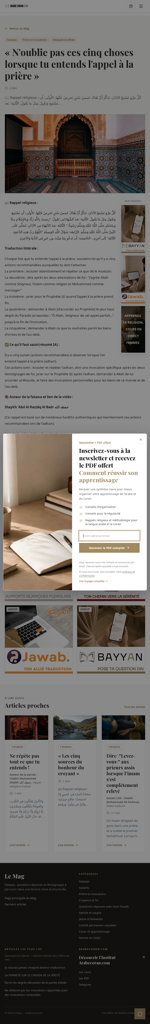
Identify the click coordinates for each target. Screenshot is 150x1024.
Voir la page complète (91, 581)
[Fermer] (140, 439)
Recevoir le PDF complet (107, 548)
